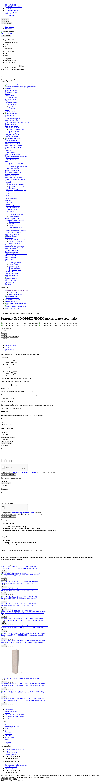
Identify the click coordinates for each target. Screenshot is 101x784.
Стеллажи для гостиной (13, 232)
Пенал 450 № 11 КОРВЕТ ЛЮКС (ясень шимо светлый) (20, 678)
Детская (14, 296)
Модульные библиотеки (17, 239)
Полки (7, 195)
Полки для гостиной (12, 229)
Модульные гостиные (12, 207)
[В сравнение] (12, 572)
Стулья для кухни (11, 104)
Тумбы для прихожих (12, 152)
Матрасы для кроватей (16, 184)
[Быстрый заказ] (8, 572)
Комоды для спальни (12, 170)
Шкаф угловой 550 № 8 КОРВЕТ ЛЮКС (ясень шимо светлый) (22, 635)
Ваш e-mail (4, 489)
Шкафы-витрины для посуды (14, 247)
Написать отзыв (6, 443)
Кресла (11, 225)
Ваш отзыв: (4, 449)
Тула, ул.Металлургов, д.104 (14, 749)
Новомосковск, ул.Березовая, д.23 (16, 765)
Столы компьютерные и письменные (17, 122)
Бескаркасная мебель (12, 275)
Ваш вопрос (5, 493)
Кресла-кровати (14, 264)
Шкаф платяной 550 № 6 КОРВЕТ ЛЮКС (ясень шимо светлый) (22, 613)
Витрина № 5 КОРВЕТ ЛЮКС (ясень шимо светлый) (19, 605)
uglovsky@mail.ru (10, 755)
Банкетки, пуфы (10, 271)
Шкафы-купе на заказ (16, 294)
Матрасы (8, 183)
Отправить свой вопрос (9, 516)
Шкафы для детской (11, 120)
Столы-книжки (14, 216)
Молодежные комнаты (12, 135)
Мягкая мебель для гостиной (14, 220)
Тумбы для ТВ (9, 211)
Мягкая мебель (21, 254)
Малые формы (21, 190)
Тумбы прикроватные (12, 168)
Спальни (15, 158)
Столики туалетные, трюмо (14, 172)
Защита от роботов (7, 463)
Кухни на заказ (21, 85)
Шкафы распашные (11, 252)
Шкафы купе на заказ (28, 87)
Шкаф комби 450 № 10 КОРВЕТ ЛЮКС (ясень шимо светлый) (22, 642)
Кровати (7, 161)
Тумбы (7, 197)
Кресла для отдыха (15, 263)
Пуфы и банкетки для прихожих (16, 156)
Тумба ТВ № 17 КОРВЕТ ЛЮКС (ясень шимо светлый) (19, 568)
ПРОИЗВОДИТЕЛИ (12, 12)
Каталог (3, 721)
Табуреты (12, 108)
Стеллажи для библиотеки (17, 241)
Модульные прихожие (12, 142)
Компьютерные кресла (12, 119)
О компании (9, 709)
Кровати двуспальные (16, 163)
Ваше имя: (4, 445)
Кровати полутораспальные (18, 167)
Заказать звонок (10, 73)
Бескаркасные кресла (16, 227)
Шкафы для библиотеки (17, 243)
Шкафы (14, 236)
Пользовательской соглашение (15, 716)
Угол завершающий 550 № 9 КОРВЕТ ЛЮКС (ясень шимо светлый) (24, 627)
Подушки (12, 188)
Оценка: (3, 459)
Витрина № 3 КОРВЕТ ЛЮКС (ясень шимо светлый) (19, 590)
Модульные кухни (11, 90)
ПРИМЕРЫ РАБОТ (11, 10)
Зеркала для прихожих (12, 154)
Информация (5, 706)
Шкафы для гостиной (12, 234)
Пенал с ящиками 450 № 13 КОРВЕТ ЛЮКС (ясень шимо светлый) (23, 700)
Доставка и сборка (11, 351)
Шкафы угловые (10, 248)
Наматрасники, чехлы (12, 282)
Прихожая (16, 299)
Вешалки (8, 200)
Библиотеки (9, 238)
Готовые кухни (10, 111)
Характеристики (10, 345)
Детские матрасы (10, 124)
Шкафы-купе (9, 245)
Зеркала (7, 204)
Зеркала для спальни (12, 174)
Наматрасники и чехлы (16, 186)
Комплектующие (10, 99)
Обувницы (8, 151)
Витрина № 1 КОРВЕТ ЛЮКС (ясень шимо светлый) (19, 583)
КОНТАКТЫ (9, 15)
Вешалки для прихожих (13, 147)
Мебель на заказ (22, 291)
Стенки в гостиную (11, 209)
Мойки (7, 110)
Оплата (7, 713)
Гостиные (16, 206)
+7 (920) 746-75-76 (11, 753)
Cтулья (11, 106)
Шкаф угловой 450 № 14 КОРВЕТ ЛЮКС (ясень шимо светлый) (22, 693)
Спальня (15, 301)
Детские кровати (14, 133)
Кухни (13, 88)
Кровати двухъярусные (16, 129)
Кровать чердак (14, 131)
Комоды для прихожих (12, 149)
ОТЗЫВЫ (8, 14)
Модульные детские (11, 115)
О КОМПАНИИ (10, 5)
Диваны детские (10, 259)
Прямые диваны (14, 222)
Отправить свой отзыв (8, 474)
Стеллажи (8, 193)
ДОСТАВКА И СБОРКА (13, 7)
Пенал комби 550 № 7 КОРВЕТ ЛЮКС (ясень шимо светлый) (22, 620)
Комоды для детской (11, 126)
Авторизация (9, 27)
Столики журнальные (16, 215)
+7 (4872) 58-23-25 (11, 751)
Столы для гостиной (12, 213)
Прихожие (17, 138)
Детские (15, 113)
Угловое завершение (11, 250)
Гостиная (15, 298)
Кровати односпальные (16, 165)
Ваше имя (4, 485)
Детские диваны (10, 117)
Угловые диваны (14, 223)
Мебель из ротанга (11, 199)
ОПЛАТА (8, 8)
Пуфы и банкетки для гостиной (15, 231)
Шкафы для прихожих (12, 143)
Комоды (7, 191)
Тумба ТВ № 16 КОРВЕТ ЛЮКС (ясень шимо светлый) (19, 576)
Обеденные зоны (10, 101)
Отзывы (8, 347)
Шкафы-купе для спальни (13, 177)
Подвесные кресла (15, 270)
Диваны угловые (10, 257)
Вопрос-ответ (9, 349)
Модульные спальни (11, 159)
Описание (8, 344)
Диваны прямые (10, 255)
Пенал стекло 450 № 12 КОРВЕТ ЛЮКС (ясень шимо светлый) (22, 685)
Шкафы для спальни (11, 175)
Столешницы (9, 95)
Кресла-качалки (14, 266)
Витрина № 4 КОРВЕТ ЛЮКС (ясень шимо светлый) (19, 598)
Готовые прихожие (11, 140)
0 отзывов (5, 338)
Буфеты (7, 94)
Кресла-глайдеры (14, 268)
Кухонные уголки (11, 92)
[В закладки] (10, 572)
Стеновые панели (11, 97)
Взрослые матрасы (11, 279)
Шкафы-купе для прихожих (14, 145)
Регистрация (9, 28)
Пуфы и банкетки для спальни (15, 179)
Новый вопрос (6, 483)
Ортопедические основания (14, 181)
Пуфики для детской (12, 136)
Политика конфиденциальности (15, 714)
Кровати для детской (12, 127)
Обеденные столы (11, 103)
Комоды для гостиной (12, 218)
